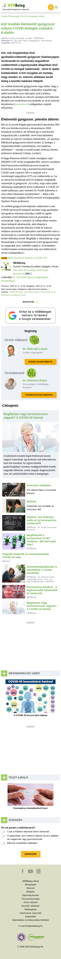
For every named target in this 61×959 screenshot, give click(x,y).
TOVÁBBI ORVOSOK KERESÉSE (39, 395)
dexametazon (21, 104)
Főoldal (4, 16)
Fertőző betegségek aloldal (32, 16)
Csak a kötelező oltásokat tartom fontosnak (28, 831)
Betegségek (14, 16)
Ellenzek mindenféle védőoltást (22, 843)
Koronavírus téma (31, 292)
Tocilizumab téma (47, 292)
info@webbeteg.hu (34, 926)
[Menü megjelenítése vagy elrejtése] (56, 7)
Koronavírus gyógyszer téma (13, 295)
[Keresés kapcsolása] (51, 7)
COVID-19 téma (16, 292)
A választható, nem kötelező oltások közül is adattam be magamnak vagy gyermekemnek (32, 837)
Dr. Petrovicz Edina (35, 380)
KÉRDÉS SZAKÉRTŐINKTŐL (40, 362)
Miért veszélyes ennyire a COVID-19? (27, 258)
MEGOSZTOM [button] (28, 302)
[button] (23, 873)
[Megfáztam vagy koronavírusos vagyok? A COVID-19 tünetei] (30, 438)
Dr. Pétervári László (35, 348)
